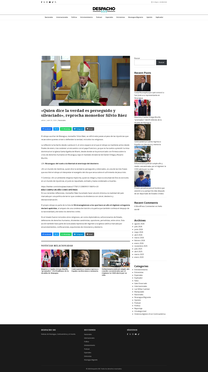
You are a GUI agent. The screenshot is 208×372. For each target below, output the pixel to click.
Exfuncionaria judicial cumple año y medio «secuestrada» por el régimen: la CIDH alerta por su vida (115, 272)
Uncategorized (140, 311)
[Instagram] (47, 2)
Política (74, 17)
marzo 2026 (139, 237)
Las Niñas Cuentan (142, 289)
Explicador (159, 17)
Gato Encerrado (140, 283)
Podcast (99, 17)
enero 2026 (139, 243)
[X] (44, 2)
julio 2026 (138, 226)
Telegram (79, 129)
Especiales (109, 17)
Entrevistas (120, 17)
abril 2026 (138, 235)
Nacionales (49, 17)
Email (91, 129)
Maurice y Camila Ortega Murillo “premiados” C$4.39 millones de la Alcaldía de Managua (55, 271)
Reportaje (138, 308)
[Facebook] (41, 2)
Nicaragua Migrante (135, 17)
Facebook (47, 129)
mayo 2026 (138, 232)
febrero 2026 (139, 240)
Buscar (137, 58)
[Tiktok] (52, 2)
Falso (136, 280)
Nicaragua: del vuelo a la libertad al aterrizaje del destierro (72, 163)
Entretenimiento (86, 17)
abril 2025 (138, 251)
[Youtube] (50, 2)
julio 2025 (138, 249)
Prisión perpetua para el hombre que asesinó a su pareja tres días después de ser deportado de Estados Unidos (149, 191)
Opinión (149, 17)
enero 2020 (139, 257)
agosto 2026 (139, 224)
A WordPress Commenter (144, 206)
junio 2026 (138, 229)
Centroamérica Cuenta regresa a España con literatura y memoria (85, 270)
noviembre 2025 (140, 246)
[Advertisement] (104, 36)
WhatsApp (66, 129)
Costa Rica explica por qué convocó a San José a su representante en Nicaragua (149, 95)
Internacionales (62, 17)
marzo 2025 (139, 254)
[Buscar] (55, 2)
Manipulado (139, 292)
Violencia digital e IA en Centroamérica (149, 314)
